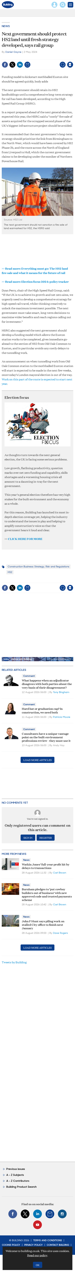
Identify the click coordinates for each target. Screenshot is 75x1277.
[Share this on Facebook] (5, 65)
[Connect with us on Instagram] (62, 1213)
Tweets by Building (14, 962)
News (6, 26)
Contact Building (58, 1244)
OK (37, 1265)
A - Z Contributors (17, 1181)
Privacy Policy (33, 1244)
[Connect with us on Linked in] (37, 1213)
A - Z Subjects (15, 1175)
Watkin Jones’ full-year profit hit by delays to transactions (45, 866)
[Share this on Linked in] (20, 65)
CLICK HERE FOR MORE (25, 539)
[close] (73, 57)
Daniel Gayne (13, 51)
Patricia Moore (61, 717)
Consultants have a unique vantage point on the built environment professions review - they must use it (46, 737)
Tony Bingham (61, 692)
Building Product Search (21, 1187)
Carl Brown (59, 872)
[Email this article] (27, 65)
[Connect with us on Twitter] (25, 1213)
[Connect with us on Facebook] (12, 1213)
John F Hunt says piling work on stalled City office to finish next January (43, 924)
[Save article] (70, 65)
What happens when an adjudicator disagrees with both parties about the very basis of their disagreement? (47, 684)
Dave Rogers (60, 933)
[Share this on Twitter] (12, 65)
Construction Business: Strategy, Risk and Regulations (38, 566)
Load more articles (37, 760)
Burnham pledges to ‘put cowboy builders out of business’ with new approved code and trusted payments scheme (47, 894)
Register (45, 837)
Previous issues (15, 1169)
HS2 (10, 572)
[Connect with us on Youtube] (37, 1224)
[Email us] (49, 1213)
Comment (29, 675)
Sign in (26, 57)
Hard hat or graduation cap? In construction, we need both (42, 710)
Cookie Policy (11, 1244)
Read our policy (37, 1255)
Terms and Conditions (47, 1240)
